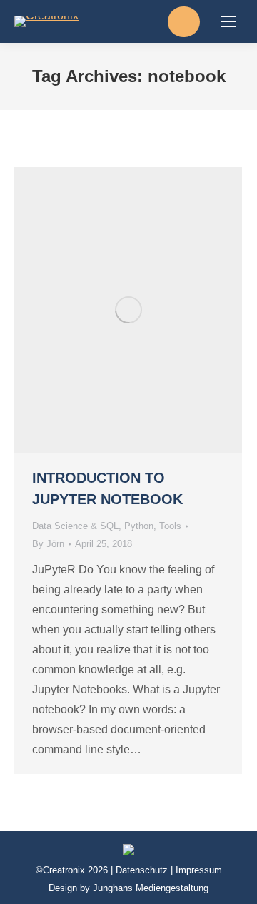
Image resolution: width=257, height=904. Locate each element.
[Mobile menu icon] (228, 21)
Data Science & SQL (75, 526)
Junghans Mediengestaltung (150, 888)
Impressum (199, 870)
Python (138, 526)
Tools (170, 526)
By (48, 543)
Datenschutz (142, 870)
